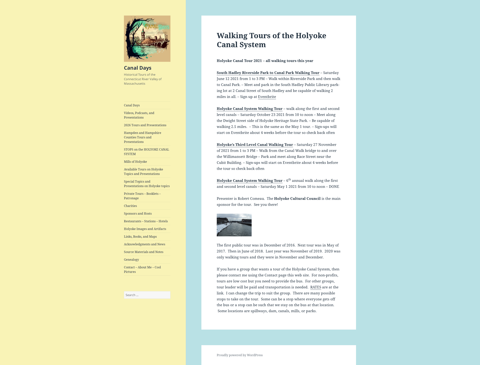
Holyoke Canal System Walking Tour (250, 108)
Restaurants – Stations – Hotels (146, 221)
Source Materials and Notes (143, 252)
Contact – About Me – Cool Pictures (142, 269)
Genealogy (131, 260)
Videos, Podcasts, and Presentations (139, 115)
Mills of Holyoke (135, 162)
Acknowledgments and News (144, 244)
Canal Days (137, 67)
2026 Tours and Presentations (145, 125)
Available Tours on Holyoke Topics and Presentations (143, 171)
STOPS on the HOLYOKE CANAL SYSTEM (146, 151)
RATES (315, 287)
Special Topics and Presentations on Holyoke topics (147, 183)
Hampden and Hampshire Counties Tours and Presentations (142, 137)
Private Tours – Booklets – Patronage (142, 196)
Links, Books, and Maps (140, 236)
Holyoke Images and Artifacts (145, 229)
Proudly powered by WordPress (240, 355)
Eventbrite (267, 96)
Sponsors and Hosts (138, 213)
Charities (130, 206)
